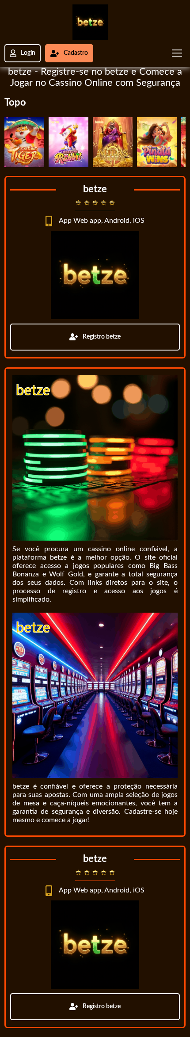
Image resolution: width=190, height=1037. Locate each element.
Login (28, 53)
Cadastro (76, 53)
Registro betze (102, 337)
